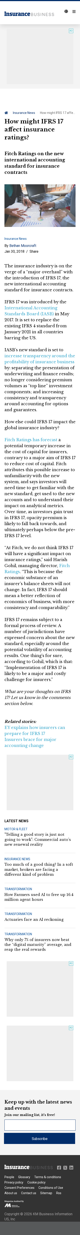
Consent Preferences (19, 1187)
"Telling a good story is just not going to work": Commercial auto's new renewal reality (37, 839)
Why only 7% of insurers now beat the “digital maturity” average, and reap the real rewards (37, 944)
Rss (58, 1193)
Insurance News (24, 113)
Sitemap (46, 1193)
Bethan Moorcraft (22, 246)
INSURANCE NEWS (17, 859)
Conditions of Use (50, 1187)
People (9, 1177)
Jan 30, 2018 (14, 251)
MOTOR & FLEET (16, 829)
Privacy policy (13, 1182)
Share (34, 251)
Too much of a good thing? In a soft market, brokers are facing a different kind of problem (38, 869)
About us (10, 1193)
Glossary (24, 1177)
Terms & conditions (47, 1177)
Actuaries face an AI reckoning (34, 919)
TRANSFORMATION (18, 889)
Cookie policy (36, 1182)
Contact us (28, 1193)
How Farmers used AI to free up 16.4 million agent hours (38, 897)
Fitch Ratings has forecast (30, 439)
